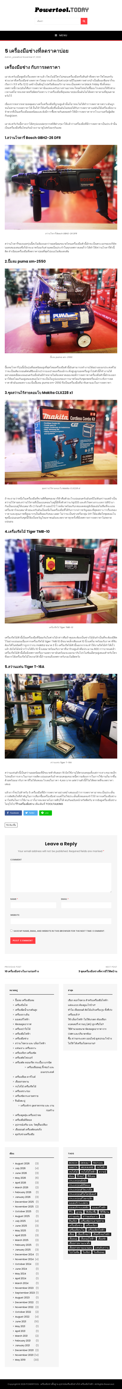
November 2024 (24, 1259)
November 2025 (24, 1206)
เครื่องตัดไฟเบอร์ (24, 1057)
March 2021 (21, 1335)
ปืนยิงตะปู (20, 1100)
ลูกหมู (79, 1212)
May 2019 (20, 1359)
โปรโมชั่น (74, 1252)
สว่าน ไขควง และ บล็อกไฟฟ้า (30, 1043)
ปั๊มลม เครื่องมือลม (24, 1000)
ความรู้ (102, 1171)
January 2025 (23, 1249)
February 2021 (23, 1340)
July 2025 (20, 1221)
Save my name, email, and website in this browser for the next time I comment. (59, 930)
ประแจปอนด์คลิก (78, 1180)
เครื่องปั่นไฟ (21, 1005)
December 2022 (24, 1302)
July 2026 (20, 1168)
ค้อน (71, 1176)
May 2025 (20, 1230)
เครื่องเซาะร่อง (22, 1091)
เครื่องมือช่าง (21, 1038)
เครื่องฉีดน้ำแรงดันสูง (26, 1009)
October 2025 (23, 1211)
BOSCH (73, 1162)
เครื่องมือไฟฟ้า (22, 1033)
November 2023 (24, 1288)
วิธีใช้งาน (104, 1212)
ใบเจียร (86, 1252)
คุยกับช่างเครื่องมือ (24, 1134)
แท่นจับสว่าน (101, 1247)
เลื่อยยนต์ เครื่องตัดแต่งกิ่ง (28, 1129)
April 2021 (20, 1331)
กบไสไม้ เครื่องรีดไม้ (25, 1086)
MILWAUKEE (87, 1167)
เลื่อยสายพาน (22, 1081)
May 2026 (20, 1177)
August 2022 (22, 1316)
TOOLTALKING (54, 804)
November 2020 (24, 1355)
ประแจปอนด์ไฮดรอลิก (80, 1198)
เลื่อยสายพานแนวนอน (80, 1247)
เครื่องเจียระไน (76, 1230)
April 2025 (20, 1235)
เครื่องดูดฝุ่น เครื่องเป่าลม (28, 1115)
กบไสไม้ (73, 1171)
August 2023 (22, 1297)
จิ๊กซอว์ (80, 1176)
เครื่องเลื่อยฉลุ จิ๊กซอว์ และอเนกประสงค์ (40, 1070)
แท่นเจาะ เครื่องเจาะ (25, 1048)
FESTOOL (98, 1162)
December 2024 (24, 1254)
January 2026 (22, 1197)
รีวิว (71, 1212)
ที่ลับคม (91, 1176)
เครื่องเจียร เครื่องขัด (25, 1053)
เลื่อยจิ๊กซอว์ (84, 1234)
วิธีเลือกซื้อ (11, 825)
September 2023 (25, 1292)
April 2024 (20, 1278)
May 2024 (20, 1273)
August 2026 (22, 1163)
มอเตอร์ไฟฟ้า (22, 1019)
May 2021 (20, 1326)
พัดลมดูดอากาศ (23, 1024)
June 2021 (20, 1321)
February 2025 (23, 1245)
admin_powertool (13, 57)
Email (65, 899)
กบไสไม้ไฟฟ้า (88, 1171)
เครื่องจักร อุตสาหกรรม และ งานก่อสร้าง (37, 1108)
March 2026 (21, 1187)
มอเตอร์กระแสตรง (78, 1203)
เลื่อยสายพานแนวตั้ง (79, 1243)
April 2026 (20, 1182)
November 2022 (24, 1307)
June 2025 (21, 1225)
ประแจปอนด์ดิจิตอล (79, 1185)
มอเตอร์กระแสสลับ (79, 1207)
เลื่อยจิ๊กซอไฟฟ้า (101, 1234)
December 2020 (24, 1350)
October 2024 (23, 1264)
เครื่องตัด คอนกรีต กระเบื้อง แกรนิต (33, 1062)
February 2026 (23, 1192)
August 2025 (22, 1216)
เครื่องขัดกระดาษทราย (26, 1096)
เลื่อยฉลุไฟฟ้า (88, 1238)
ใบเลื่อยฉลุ (99, 1252)
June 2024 (21, 1268)
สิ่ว (102, 1216)
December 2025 (24, 1201)
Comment (16, 859)
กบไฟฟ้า (101, 1167)
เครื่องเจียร (91, 1225)
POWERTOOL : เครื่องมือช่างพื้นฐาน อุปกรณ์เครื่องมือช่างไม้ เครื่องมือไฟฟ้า (60, 1384)
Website (14, 915)
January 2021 (22, 1345)
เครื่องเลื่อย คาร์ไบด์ (25, 1076)
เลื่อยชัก (102, 1238)
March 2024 (21, 1283)
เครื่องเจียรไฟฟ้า (96, 1230)
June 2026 (21, 1173)
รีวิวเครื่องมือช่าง (24, 804)
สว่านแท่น (74, 1216)
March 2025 (21, 1240)
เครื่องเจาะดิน (22, 1014)
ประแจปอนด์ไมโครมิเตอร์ (82, 1194)
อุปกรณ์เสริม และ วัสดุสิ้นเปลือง (31, 1124)
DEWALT (85, 1162)
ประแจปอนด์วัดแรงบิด (80, 1189)
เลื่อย (71, 1234)
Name (14, 899)
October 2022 (23, 1312)
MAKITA (73, 1167)
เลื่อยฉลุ (73, 1238)
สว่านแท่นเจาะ (90, 1216)
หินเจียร (73, 1221)
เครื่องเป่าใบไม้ (22, 1029)
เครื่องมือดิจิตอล (23, 1120)
